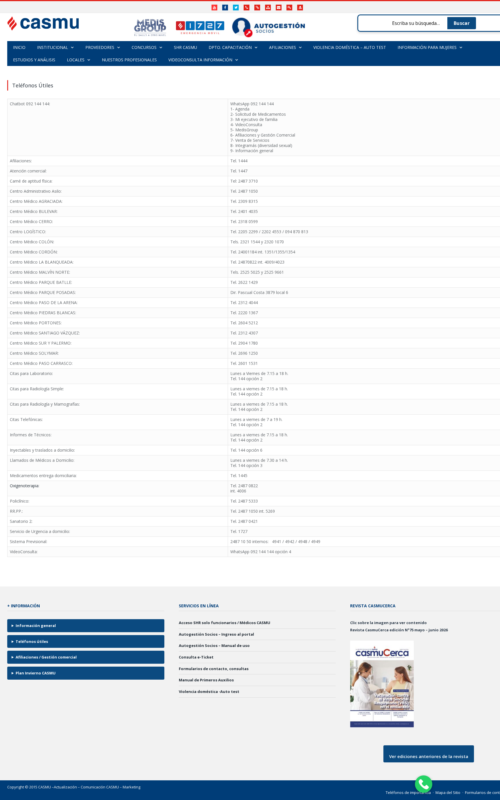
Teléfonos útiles (32, 641)
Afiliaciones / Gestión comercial (46, 657)
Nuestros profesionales (129, 59)
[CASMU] (43, 21)
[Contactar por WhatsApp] (423, 784)
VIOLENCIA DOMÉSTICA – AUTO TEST (349, 47)
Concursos (144, 47)
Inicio (19, 47)
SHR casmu (185, 47)
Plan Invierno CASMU (36, 673)
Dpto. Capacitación (230, 47)
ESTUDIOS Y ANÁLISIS (34, 59)
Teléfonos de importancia (408, 792)
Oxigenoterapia (24, 485)
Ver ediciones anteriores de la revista (428, 756)
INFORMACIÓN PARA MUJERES (427, 47)
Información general (36, 625)
